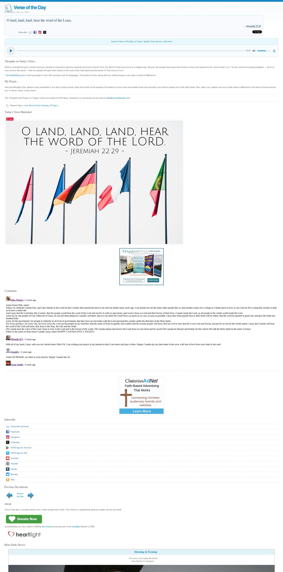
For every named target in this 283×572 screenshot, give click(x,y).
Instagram (15, 437)
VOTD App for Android (21, 448)
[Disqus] (141, 332)
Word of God (34, 105)
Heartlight (76, 527)
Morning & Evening (145, 552)
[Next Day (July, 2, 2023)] (31, 499)
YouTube (15, 458)
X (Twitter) (15, 442)
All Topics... (55, 105)
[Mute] (253, 50)
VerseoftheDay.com (15, 75)
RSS (13, 480)
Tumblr (14, 469)
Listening (44, 105)
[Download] (274, 50)
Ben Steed (46, 527)
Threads (14, 464)
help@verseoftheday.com (118, 98)
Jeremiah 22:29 (253, 26)
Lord (26, 105)
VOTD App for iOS (19, 453)
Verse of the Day (30, 7)
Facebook (15, 432)
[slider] (131, 50)
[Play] (10, 50)
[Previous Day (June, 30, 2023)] (10, 499)
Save (11, 119)
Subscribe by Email (20, 426)
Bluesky (14, 474)
